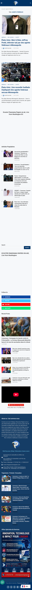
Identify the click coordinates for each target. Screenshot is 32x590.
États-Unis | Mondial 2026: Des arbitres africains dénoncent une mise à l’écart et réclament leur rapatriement (21, 359)
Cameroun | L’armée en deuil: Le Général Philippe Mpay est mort (20, 477)
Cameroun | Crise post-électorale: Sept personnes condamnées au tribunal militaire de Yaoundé (21, 379)
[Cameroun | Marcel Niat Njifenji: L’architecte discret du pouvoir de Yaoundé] (6, 509)
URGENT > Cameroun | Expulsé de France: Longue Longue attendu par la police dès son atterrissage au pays (22, 193)
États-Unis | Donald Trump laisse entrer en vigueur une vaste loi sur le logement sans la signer (21, 350)
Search (3, 245)
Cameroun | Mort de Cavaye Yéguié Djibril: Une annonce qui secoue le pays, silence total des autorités (20, 488)
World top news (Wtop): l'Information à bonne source (16, 451)
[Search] (30, 3)
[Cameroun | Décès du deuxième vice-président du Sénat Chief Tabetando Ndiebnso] (6, 499)
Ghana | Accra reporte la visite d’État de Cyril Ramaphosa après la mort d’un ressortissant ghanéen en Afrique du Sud (21, 369)
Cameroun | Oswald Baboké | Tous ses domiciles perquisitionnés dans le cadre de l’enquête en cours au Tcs (22, 167)
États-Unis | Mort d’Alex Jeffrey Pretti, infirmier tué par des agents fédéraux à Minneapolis (16, 42)
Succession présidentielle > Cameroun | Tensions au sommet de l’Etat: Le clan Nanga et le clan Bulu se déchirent (21, 155)
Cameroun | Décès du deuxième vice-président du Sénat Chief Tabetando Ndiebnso (20, 498)
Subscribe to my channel (16, 405)
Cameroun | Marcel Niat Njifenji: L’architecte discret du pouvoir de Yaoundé (21, 508)
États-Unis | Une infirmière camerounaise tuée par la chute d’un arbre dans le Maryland (21, 204)
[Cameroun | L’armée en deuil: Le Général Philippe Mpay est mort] (6, 478)
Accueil (3, 9)
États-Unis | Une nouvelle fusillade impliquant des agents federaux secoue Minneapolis (16, 89)
